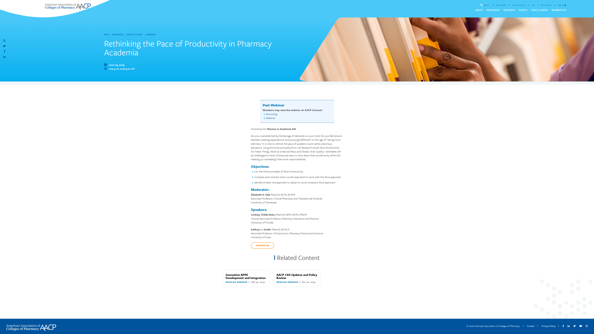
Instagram (587, 326)
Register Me (262, 245)
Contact (531, 326)
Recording (271, 114)
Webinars (151, 34)
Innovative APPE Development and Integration (246, 276)
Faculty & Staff (135, 34)
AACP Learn (501, 5)
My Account (546, 5)
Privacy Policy (548, 326)
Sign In (561, 5)
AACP (106, 34)
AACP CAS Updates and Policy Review (296, 276)
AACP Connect (518, 5)
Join (533, 5)
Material (270, 118)
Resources (117, 34)
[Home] (68, 9)
